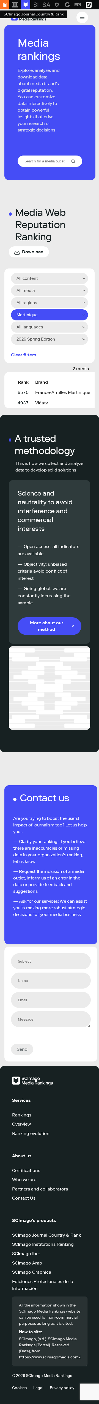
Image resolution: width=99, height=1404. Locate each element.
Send (22, 1049)
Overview (21, 1124)
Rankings (21, 1115)
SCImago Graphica (31, 1272)
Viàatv (41, 402)
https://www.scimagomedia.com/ (50, 1357)
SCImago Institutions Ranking (43, 1244)
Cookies (19, 1387)
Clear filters (23, 354)
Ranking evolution (31, 1133)
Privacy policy (62, 1387)
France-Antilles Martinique (62, 392)
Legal (38, 1387)
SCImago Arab (27, 1263)
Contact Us (23, 1198)
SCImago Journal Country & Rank (46, 1235)
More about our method (46, 626)
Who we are (24, 1179)
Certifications (26, 1170)
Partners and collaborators (40, 1189)
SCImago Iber (26, 1253)
